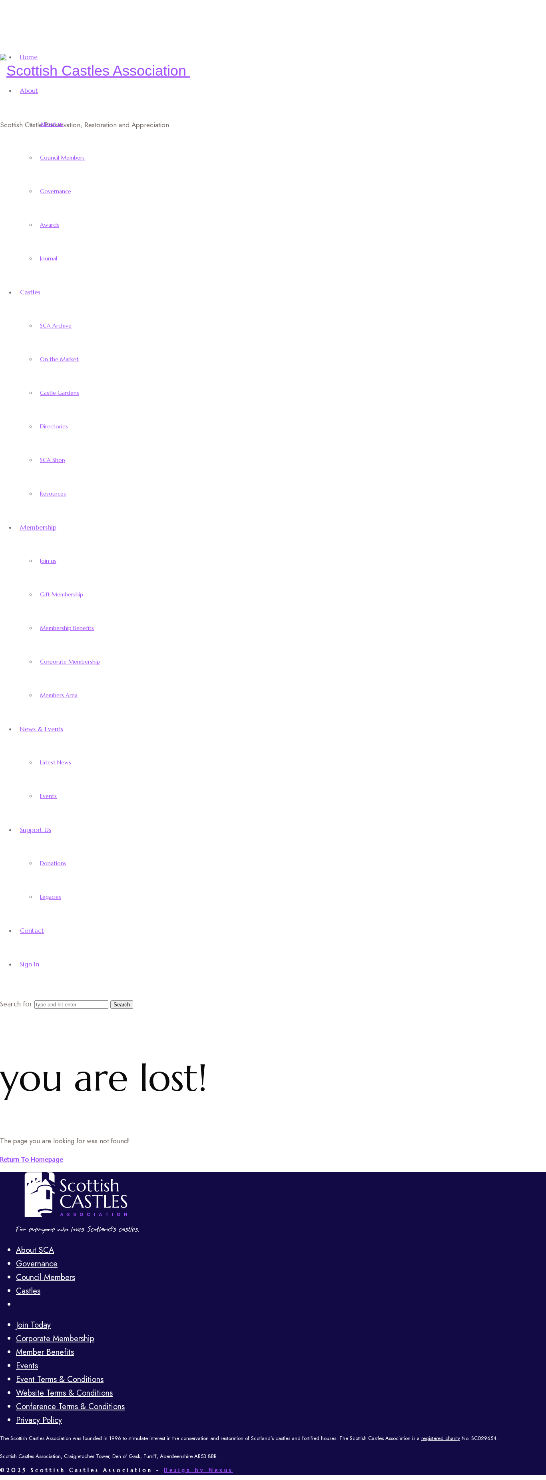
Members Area (59, 695)
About (29, 90)
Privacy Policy (39, 1420)
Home (29, 57)
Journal (48, 258)
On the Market (59, 359)
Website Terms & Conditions (64, 1393)
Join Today (33, 1325)
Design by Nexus (198, 1470)
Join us (48, 560)
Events (48, 796)
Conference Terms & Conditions (70, 1406)
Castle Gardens (59, 392)
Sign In (29, 964)
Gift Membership (61, 594)
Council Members (62, 157)
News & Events (41, 729)
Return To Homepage (31, 1159)
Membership (38, 527)
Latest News (55, 762)
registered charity (440, 1438)
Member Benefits (45, 1352)
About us (52, 124)
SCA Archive (56, 325)
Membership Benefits (67, 628)
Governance (55, 191)
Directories (54, 426)
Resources (53, 493)
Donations (53, 863)
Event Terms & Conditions (60, 1379)
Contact (32, 930)
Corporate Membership (70, 661)
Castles (30, 292)
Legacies (50, 896)
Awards (49, 224)
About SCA (35, 1250)
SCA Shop (52, 460)
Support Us (35, 830)
